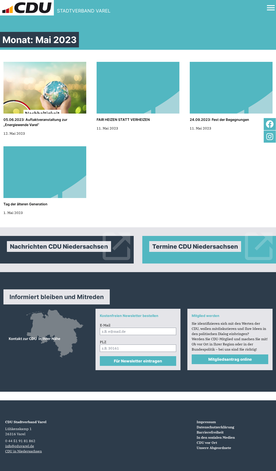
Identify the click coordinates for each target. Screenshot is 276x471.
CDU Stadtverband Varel (25, 422)
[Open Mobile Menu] (271, 8)
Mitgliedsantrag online (230, 359)
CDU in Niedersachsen (23, 451)
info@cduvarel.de (19, 446)
